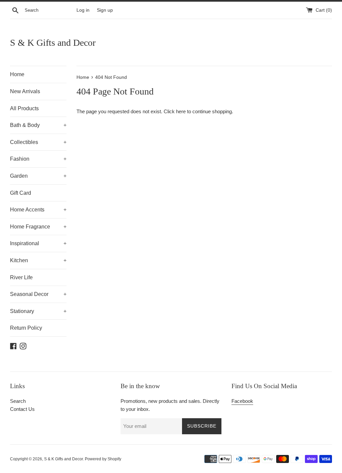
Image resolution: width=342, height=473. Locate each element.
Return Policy (26, 328)
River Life (21, 277)
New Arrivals (25, 91)
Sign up (105, 10)
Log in (83, 10)
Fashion (38, 159)
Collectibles (38, 142)
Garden (38, 176)
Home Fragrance (38, 226)
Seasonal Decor (38, 294)
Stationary (38, 311)
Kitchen (38, 260)
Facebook (242, 401)
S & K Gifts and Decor (53, 42)
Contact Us (22, 409)
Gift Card (20, 193)
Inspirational (38, 243)
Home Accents (38, 209)
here (181, 111)
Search (18, 401)
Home (17, 74)
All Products (24, 108)
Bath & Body (38, 125)
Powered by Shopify (103, 459)
